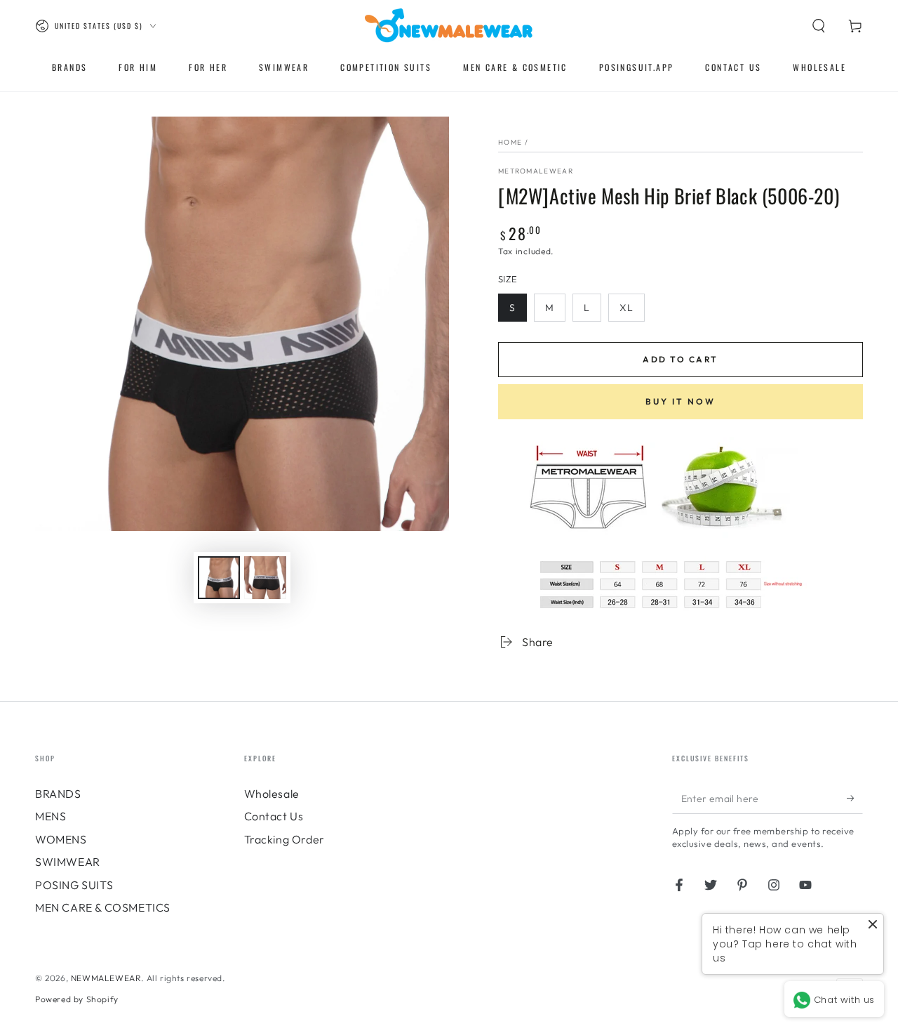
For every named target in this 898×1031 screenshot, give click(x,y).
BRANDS (58, 794)
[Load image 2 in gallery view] (265, 577)
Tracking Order (284, 839)
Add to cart (680, 359)
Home (510, 142)
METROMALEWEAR (535, 171)
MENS (50, 816)
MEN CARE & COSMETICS (102, 907)
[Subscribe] (855, 797)
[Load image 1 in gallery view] (219, 577)
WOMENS (61, 839)
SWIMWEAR (67, 862)
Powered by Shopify (77, 999)
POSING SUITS (74, 885)
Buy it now (680, 401)
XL (626, 307)
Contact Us (274, 816)
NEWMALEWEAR (106, 978)
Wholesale (272, 794)
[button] (818, 26)
